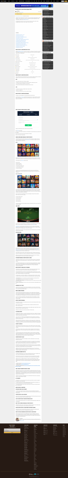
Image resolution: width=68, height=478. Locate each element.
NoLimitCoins (35, 449)
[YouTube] (12, 434)
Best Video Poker (45, 58)
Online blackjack (18, 226)
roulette (34, 224)
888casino (44, 18)
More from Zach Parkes (22, 420)
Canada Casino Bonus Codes (46, 13)
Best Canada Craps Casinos (46, 67)
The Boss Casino (35, 433)
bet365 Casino (44, 19)
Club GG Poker (45, 55)
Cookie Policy (64, 433)
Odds (51, 1)
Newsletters (64, 427)
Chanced (35, 434)
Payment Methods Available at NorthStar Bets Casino (22, 42)
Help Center (64, 426)
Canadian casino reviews (21, 51)
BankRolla (35, 431)
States (54, 1)
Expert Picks (12, 1)
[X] (10, 434)
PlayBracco (35, 450)
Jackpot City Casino (45, 26)
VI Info (64, 425)
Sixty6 (34, 457)
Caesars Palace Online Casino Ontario (47, 45)
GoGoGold (35, 440)
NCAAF (41, 1)
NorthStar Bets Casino (45, 29)
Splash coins (35, 459)
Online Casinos (26, 425)
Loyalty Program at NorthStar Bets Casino (21, 40)
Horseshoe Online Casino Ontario (46, 46)
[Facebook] (9, 434)
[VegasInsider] (12, 425)
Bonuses (9, 1)
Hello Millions (35, 441)
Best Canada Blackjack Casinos (46, 64)
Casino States (45, 425)
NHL (38, 1)
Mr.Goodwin (35, 448)
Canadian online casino (25, 19)
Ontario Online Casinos (45, 42)
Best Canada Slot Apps (45, 68)
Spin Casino (44, 36)
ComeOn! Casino (45, 25)
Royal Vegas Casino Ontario (46, 49)
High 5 (34, 442)
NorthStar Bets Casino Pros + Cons (20, 34)
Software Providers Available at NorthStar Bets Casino (22, 39)
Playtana (35, 451)
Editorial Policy (64, 434)
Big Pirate (35, 432)
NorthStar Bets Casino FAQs (19, 47)
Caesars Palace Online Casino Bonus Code (26, 440)
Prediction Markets (28, 1)
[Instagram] (15, 434)
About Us (64, 435)
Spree (34, 460)
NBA (34, 1)
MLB (36, 1)
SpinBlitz (35, 458)
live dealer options (28, 139)
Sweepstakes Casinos (21, 1)
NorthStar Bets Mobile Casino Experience (21, 41)
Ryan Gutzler (22, 12)
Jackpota (35, 443)
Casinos (17, 1)
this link (18, 130)
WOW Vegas (35, 469)
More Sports (47, 1)
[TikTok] (13, 434)
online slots (22, 160)
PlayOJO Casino (45, 33)
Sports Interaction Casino (46, 37)
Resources (57, 1)
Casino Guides (55, 425)
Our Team (64, 436)
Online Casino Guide (55, 426)
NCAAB (44, 1)
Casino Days (44, 22)
